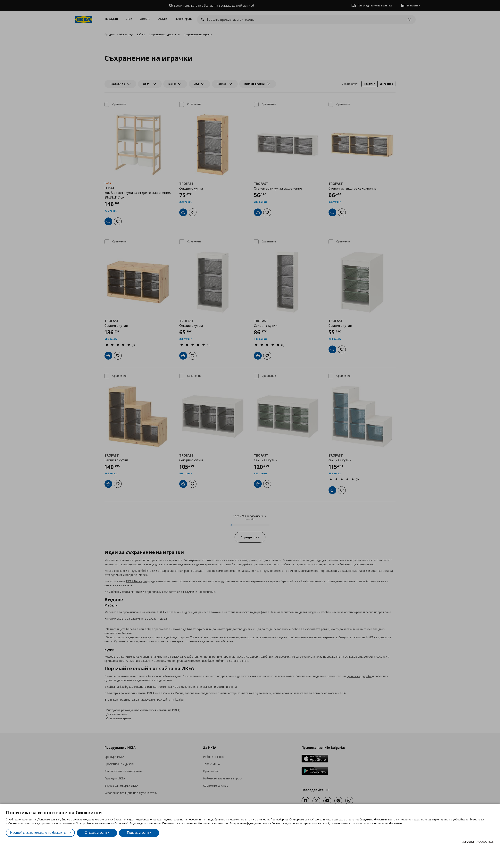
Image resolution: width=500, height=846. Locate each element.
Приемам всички (139, 832)
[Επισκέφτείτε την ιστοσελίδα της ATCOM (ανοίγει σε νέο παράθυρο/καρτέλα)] (478, 841)
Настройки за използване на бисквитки (38, 832)
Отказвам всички (97, 832)
